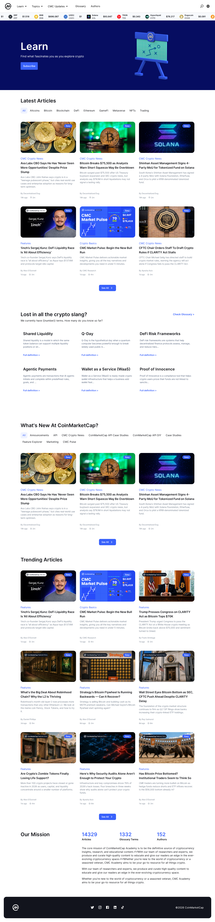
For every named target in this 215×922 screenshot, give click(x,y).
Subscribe (29, 66)
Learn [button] (20, 6)
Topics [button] (36, 6)
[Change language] (208, 6)
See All (105, 288)
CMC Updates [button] (56, 6)
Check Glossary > (183, 314)
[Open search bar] (202, 6)
